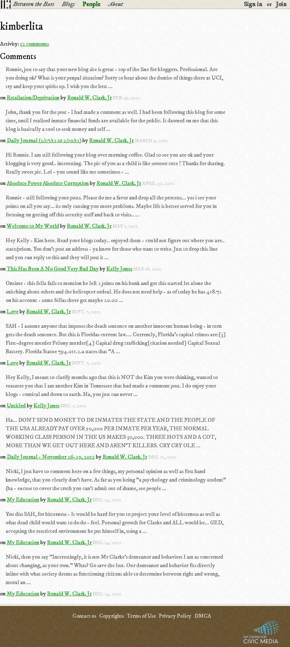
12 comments (34, 43)
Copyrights (111, 615)
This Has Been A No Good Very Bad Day (53, 268)
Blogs (68, 4)
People (91, 4)
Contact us (84, 615)
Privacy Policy (175, 615)
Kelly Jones (119, 268)
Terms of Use (141, 615)
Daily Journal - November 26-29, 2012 (51, 456)
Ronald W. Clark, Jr (89, 97)
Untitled (16, 405)
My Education (23, 499)
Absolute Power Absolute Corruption (48, 183)
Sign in (253, 4)
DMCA (202, 615)
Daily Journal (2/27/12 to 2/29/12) (44, 140)
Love (12, 311)
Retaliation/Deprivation (33, 97)
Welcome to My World (33, 225)
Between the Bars (33, 4)
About (115, 4)
